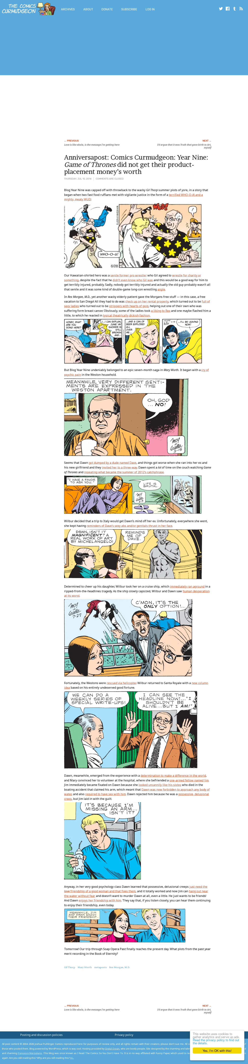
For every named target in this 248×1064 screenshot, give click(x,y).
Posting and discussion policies (41, 1035)
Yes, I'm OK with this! (217, 1050)
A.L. (72, 1057)
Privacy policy (124, 1035)
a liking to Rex (160, 311)
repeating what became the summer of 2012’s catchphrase (124, 472)
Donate (107, 9)
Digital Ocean (112, 1048)
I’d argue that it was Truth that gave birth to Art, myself (184, 146)
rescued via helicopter (121, 683)
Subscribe (129, 9)
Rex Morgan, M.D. (119, 967)
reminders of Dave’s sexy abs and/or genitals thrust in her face (129, 526)
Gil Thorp (69, 967)
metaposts (100, 967)
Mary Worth (85, 967)
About (88, 9)
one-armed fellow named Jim (189, 780)
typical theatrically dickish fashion (126, 315)
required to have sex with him (105, 794)
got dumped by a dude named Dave (112, 463)
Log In (150, 9)
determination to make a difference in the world (173, 776)
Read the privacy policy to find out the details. (216, 1041)
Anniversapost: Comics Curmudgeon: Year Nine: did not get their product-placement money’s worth (136, 164)
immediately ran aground (187, 586)
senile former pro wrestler (128, 275)
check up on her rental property (146, 301)
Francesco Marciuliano (30, 1053)
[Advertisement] (66, 45)
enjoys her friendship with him (100, 900)
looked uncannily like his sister (159, 785)
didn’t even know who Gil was (133, 280)
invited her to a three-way (119, 467)
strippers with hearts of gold (128, 306)
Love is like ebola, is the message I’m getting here (91, 144)
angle (161, 289)
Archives (68, 9)
